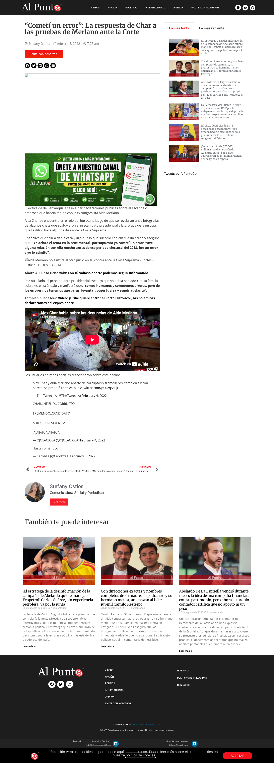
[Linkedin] (116, 744)
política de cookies (140, 755)
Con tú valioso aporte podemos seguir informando (108, 273)
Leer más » (29, 646)
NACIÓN (112, 7)
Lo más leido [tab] (179, 28)
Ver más (59, 502)
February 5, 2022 (82, 456)
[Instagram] (252, 7)
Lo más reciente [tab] (211, 28)
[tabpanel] (206, 100)
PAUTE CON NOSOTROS (205, 7)
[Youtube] (245, 7)
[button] (27, 65)
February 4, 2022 (94, 395)
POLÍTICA (131, 7)
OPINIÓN (178, 7)
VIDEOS (95, 7)
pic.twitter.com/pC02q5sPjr (98, 388)
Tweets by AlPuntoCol (181, 174)
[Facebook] (238, 7)
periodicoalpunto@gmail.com (146, 724)
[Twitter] (60, 684)
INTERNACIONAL (155, 7)
